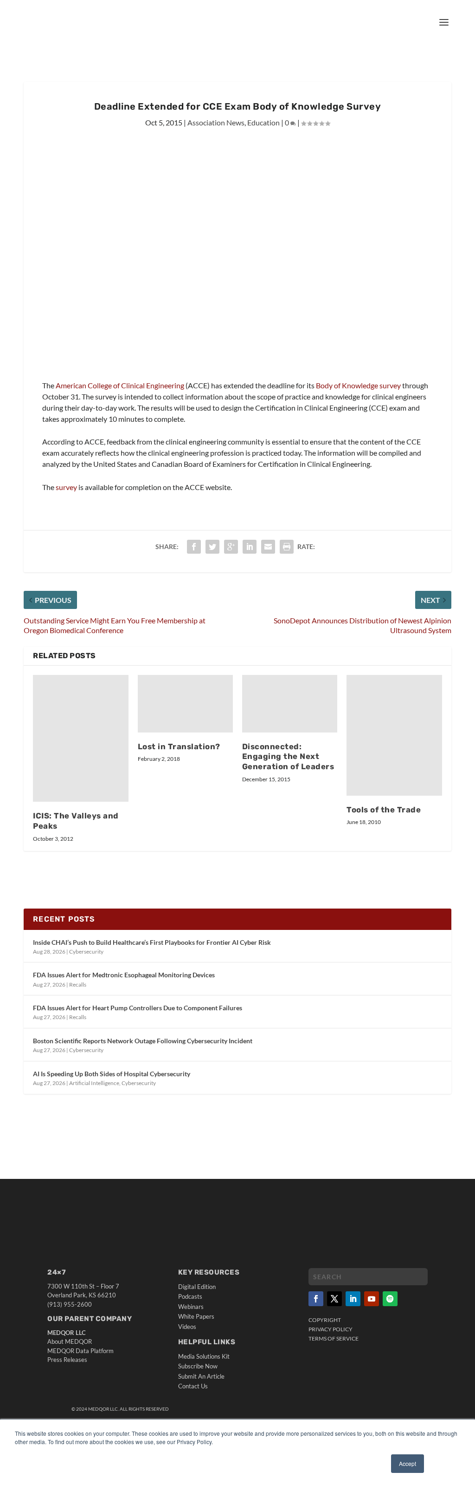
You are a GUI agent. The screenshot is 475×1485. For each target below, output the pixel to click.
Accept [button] (407, 1463)
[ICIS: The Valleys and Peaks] (80, 738)
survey (66, 487)
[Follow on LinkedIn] (353, 1298)
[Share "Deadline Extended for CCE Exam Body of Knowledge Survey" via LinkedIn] (249, 546)
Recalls (77, 984)
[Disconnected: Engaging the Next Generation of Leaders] (289, 703)
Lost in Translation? (179, 746)
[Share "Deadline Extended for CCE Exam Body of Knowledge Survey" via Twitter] (212, 546)
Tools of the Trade (384, 809)
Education (263, 122)
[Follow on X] (334, 1298)
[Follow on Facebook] (315, 1298)
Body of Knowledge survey (358, 385)
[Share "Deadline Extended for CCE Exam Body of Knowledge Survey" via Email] (268, 546)
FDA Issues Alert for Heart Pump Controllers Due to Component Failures (137, 1008)
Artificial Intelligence (94, 1082)
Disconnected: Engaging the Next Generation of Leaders (288, 757)
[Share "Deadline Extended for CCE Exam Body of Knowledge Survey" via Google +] (231, 546)
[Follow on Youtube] (371, 1298)
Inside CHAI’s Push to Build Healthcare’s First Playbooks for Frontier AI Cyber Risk (152, 942)
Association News (215, 122)
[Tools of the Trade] (394, 735)
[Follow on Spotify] (390, 1298)
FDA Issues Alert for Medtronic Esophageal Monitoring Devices (124, 975)
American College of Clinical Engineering (120, 385)
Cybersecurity (86, 951)
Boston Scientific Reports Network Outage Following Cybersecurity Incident (142, 1041)
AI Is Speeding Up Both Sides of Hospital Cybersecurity (111, 1074)
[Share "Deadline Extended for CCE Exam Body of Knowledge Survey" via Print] (286, 546)
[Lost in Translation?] (185, 703)
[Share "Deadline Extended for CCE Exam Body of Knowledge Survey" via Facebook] (194, 546)
